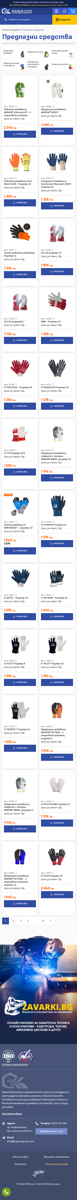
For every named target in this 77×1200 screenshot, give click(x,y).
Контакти (20, 1164)
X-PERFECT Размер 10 (17, 729)
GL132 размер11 (14, 321)
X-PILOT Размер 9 (14, 663)
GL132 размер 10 (51, 252)
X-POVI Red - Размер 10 (18, 387)
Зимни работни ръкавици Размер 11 (19, 254)
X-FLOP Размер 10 (51, 875)
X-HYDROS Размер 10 (53, 524)
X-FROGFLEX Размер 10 (54, 387)
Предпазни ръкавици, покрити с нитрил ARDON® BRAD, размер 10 (56, 456)
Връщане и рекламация (56, 1156)
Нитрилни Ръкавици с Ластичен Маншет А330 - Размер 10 (56, 184)
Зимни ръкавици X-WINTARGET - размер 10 (18, 526)
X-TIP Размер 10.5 (14, 453)
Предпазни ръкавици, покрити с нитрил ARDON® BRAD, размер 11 (19, 807)
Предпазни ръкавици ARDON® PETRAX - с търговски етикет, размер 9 (53, 734)
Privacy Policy (24, 1183)
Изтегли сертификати (15, 1064)
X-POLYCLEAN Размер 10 (55, 804)
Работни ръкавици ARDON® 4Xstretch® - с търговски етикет (17, 112)
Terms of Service (45, 1183)
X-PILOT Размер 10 (52, 663)
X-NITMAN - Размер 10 (54, 597)
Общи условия (20, 1156)
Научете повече (12, 1113)
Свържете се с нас (51, 1131)
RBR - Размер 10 (50, 321)
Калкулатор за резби (56, 1164)
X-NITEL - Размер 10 (16, 597)
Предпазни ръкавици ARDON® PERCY (53, 111)
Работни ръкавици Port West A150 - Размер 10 (18, 183)
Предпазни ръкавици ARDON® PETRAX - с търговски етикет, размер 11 (16, 880)
